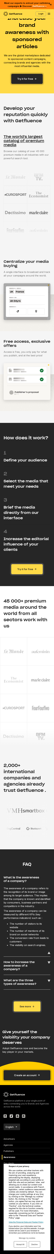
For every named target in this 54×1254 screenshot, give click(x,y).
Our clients (9, 1163)
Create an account (25, 1075)
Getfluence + (39, 6)
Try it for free (25, 78)
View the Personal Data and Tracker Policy (26, 1222)
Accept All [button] (20, 1244)
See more (25, 1006)
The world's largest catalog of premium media (24, 140)
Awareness (9, 1157)
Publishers (9, 1151)
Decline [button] (34, 1244)
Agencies (8, 1145)
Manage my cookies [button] (27, 1238)
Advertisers (9, 1139)
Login (40, 14)
